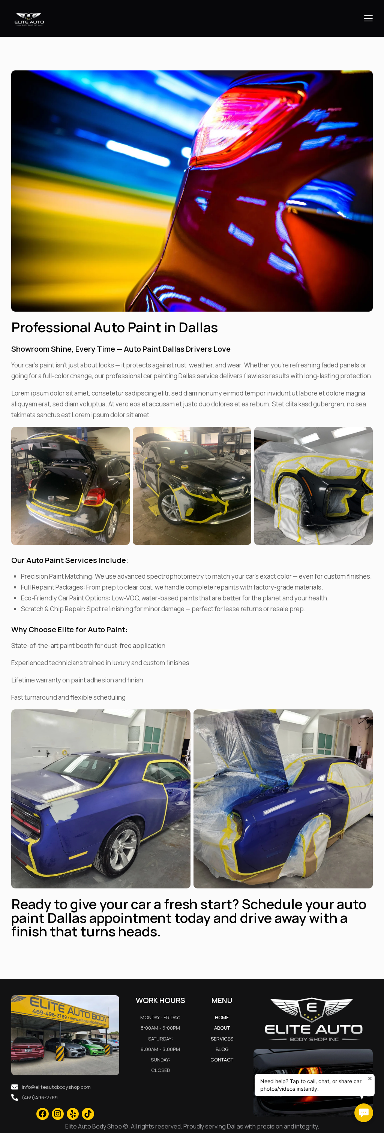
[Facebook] (42, 1114)
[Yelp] (73, 1114)
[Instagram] (58, 1114)
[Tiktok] (88, 1114)
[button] (368, 18)
